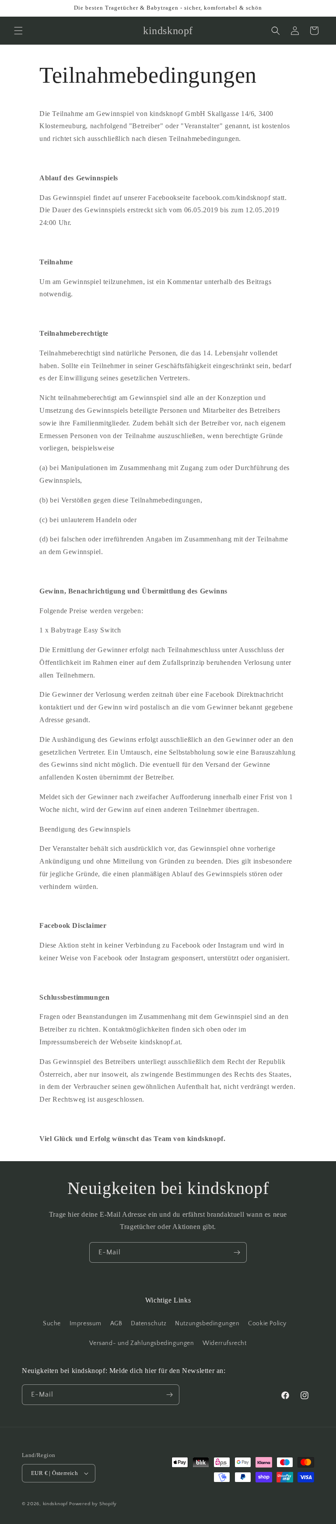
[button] (18, 30)
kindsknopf (55, 1503)
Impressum (86, 1323)
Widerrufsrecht (224, 1343)
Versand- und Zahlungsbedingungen (141, 1343)
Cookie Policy (267, 1323)
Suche (52, 1323)
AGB (116, 1323)
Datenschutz (149, 1323)
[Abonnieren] (236, 1252)
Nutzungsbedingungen (207, 1323)
